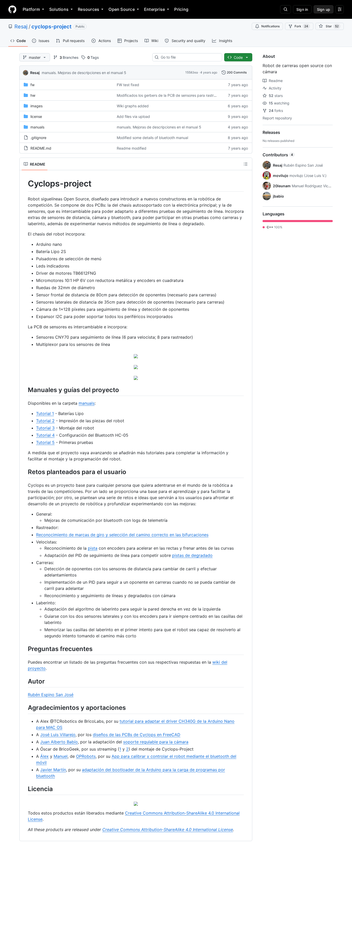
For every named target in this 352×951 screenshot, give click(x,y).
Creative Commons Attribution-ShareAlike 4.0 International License (167, 829)
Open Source (121, 9)
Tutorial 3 (45, 427)
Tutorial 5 (45, 442)
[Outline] (245, 164)
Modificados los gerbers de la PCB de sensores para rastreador (170, 95)
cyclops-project (51, 26)
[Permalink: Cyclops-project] (24, 183)
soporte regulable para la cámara (155, 741)
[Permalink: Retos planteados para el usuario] (24, 471)
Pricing (181, 9)
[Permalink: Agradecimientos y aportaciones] (24, 707)
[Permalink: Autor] (24, 681)
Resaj (21, 26)
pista (92, 548)
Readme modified (131, 148)
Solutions (59, 9)
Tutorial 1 (45, 413)
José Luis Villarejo (58, 734)
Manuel (61, 756)
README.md (40, 148)
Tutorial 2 (45, 420)
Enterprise (154, 9)
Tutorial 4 (45, 435)
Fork (301, 26)
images (36, 106)
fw (32, 85)
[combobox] (189, 57)
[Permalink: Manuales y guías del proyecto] (24, 389)
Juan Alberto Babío (59, 741)
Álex (44, 756)
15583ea (191, 72)
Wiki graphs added (133, 106)
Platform (31, 9)
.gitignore (38, 137)
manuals (37, 127)
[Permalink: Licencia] (24, 788)
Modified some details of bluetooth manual (152, 137)
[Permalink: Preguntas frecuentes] (24, 648)
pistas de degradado (192, 555)
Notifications (270, 26)
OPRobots (86, 756)
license (36, 116)
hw (32, 95)
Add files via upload (133, 116)
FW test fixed (128, 85)
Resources (88, 9)
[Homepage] (12, 9)
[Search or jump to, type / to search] (285, 9)
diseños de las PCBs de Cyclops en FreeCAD (136, 734)
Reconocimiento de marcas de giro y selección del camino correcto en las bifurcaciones (122, 534)
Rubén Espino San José (50, 694)
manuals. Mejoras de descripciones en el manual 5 (84, 72)
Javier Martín (53, 769)
